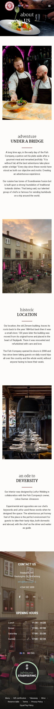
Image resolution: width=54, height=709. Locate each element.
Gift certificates (19, 698)
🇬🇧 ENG (29, 5)
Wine (43, 698)
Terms (25, 702)
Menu (7, 698)
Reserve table (13, 702)
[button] (49, 6)
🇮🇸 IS (20, 5)
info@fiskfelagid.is (27, 581)
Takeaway (34, 698)
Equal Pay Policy (26, 705)
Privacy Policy (37, 702)
